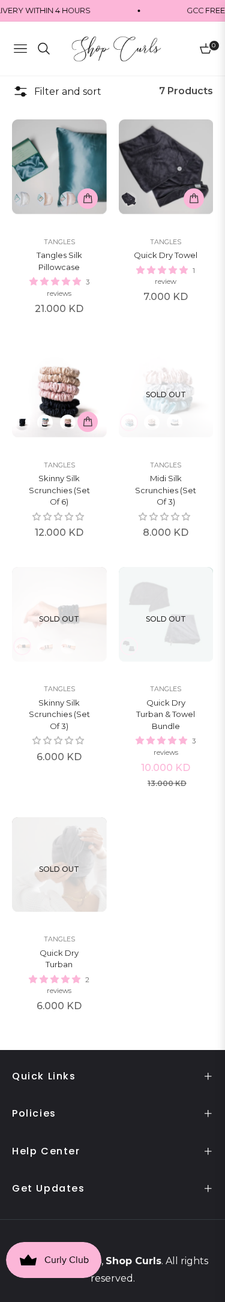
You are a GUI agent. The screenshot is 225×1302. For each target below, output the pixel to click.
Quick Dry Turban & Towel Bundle (165, 714)
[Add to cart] (87, 198)
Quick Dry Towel (165, 255)
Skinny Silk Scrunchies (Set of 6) (59, 489)
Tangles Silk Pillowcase (59, 261)
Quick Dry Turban (59, 959)
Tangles (59, 242)
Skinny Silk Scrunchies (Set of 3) (59, 714)
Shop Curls (133, 1261)
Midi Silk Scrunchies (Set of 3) (165, 489)
